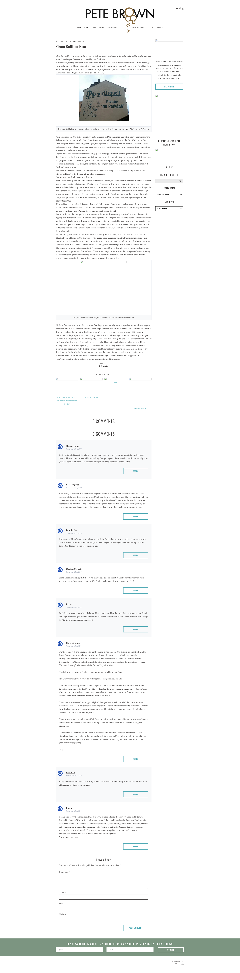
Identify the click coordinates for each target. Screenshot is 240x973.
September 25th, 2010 (73, 811)
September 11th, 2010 (73, 572)
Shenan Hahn (72, 446)
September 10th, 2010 (74, 449)
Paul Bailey (71, 530)
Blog (86, 27)
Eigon (69, 808)
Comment (64, 872)
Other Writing (137, 27)
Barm (69, 604)
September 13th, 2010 (73, 646)
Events (150, 27)
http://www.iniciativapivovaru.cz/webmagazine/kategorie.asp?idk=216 (90, 678)
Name (62, 892)
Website (62, 914)
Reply (135, 471)
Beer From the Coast (140, 409)
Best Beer (70, 772)
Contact (159, 27)
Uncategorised (78, 41)
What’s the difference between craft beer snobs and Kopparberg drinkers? (67, 400)
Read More (169, 86)
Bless (116, 382)
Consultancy (112, 27)
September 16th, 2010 (73, 775)
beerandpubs (72, 484)
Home (79, 27)
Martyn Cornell (74, 568)
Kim (183, 964)
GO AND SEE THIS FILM (91, 397)
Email (62, 903)
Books (101, 27)
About (93, 27)
